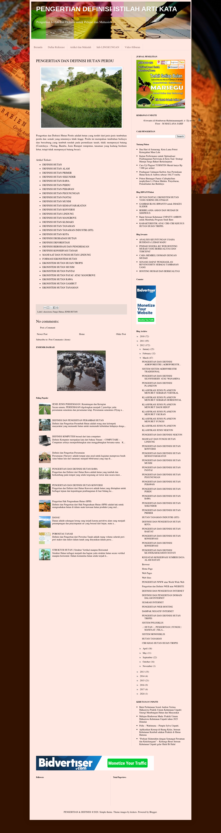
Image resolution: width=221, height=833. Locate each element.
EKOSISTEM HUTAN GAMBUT (59, 283)
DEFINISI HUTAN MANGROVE (59, 217)
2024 (142, 693)
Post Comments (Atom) (59, 339)
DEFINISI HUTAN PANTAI (56, 197)
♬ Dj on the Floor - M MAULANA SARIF (175, 122)
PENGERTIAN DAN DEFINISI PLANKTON (157, 384)
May (145, 652)
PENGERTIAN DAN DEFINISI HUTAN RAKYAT (161, 530)
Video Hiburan (132, 47)
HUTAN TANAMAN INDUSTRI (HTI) (160, 517)
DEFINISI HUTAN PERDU (56, 185)
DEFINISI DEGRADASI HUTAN (59, 238)
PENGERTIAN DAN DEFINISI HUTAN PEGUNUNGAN (161, 476)
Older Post (121, 334)
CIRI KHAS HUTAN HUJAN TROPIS (160, 642)
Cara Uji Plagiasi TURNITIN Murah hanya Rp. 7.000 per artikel (161, 166)
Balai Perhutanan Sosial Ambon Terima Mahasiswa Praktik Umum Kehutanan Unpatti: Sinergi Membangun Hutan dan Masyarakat (160, 709)
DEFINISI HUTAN (52, 164)
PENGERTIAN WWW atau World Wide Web (163, 581)
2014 (142, 676)
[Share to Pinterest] (57, 307)
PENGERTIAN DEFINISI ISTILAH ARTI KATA (106, 9)
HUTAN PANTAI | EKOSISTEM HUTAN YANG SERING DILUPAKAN (159, 198)
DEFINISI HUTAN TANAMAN (58, 226)
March (146, 357)
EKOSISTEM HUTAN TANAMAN (60, 287)
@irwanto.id (149, 120)
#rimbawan (160, 120)
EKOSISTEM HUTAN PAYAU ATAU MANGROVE (68, 275)
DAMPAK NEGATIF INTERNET (158, 611)
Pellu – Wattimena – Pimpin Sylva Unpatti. (159, 725)
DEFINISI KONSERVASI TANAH (59, 250)
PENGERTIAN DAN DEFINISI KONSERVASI (157, 544)
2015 (142, 680)
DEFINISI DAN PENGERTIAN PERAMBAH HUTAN (78, 420)
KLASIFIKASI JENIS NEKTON (157, 430)
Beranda (38, 47)
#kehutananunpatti (174, 120)
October (147, 661)
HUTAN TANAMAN (152, 638)
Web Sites (146, 577)
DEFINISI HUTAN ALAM (56, 168)
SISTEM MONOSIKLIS (153, 634)
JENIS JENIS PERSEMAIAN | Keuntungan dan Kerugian (79, 404)
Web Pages (147, 573)
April (145, 648)
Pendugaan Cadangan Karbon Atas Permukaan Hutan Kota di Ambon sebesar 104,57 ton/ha (160, 173)
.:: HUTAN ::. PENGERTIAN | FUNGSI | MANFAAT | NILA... (161, 628)
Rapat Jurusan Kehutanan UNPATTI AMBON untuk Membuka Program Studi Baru (160, 218)
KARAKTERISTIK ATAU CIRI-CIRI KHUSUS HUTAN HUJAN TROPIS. (161, 225)
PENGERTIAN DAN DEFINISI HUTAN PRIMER (161, 511)
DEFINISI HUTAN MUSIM (56, 201)
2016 (142, 684)
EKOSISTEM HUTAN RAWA (57, 279)
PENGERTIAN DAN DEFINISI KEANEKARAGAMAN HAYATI (159, 551)
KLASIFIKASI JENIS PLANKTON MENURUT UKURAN (159, 413)
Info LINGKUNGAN (108, 47)
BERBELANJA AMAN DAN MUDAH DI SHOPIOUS (158, 212)
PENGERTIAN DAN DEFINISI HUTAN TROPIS (161, 617)
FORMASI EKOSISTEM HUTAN (59, 258)
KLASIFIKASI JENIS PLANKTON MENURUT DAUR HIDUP (159, 406)
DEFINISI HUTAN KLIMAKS (58, 222)
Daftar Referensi (56, 47)
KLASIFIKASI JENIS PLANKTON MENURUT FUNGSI (159, 420)
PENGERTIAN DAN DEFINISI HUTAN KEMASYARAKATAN (161, 454)
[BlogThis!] (48, 307)
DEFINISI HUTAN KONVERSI (58, 209)
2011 (142, 340)
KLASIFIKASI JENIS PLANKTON (159, 425)
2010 (142, 336)
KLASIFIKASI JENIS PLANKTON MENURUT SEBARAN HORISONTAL (162, 399)
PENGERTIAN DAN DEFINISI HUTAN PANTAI (161, 469)
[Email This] (45, 307)
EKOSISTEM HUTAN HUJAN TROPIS (62, 263)
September (148, 657)
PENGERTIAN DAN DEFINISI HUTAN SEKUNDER (161, 504)
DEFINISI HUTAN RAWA (55, 180)
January (146, 349)
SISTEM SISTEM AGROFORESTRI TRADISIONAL (159, 370)
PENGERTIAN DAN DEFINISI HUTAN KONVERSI (77, 485)
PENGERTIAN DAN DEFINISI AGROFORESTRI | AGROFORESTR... (161, 363)
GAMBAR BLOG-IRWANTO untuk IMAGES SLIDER (160, 205)
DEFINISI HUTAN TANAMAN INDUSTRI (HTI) (67, 230)
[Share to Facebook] (54, 307)
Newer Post (42, 334)
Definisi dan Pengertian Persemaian (68, 452)
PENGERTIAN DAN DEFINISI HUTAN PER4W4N (161, 483)
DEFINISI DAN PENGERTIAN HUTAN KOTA (161, 523)
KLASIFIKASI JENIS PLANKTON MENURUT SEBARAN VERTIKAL (160, 391)
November (148, 666)
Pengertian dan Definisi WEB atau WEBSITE (163, 586)
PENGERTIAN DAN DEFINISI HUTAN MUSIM (161, 462)
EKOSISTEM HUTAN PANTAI (58, 271)
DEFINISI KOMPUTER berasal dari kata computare (76, 436)
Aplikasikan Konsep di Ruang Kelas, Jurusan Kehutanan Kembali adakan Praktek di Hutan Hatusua (160, 732)
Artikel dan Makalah (80, 47)
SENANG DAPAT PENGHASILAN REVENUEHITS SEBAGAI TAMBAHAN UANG (159, 264)
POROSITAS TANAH (62, 533)
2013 (142, 671)
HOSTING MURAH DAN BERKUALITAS (159, 271)
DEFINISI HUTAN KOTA (55, 234)
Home (82, 334)
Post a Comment (47, 327)
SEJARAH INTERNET (153, 602)
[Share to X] (51, 307)
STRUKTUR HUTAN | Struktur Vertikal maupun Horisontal (80, 549)
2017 (142, 689)
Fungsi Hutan (58, 311)
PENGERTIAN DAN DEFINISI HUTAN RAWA (75, 468)
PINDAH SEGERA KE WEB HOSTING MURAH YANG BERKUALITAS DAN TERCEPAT (158, 249)
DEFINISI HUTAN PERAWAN (58, 189)
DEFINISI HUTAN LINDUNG (58, 213)
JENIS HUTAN (71, 311)
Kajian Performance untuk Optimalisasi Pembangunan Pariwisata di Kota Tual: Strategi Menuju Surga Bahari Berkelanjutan (161, 158)
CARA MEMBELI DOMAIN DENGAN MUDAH (158, 257)
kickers (133, 811)
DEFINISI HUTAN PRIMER (57, 172)
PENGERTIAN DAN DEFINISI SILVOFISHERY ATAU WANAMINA (161, 377)
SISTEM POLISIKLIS (152, 622)
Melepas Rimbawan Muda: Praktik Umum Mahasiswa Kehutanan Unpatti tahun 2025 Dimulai (158, 719)
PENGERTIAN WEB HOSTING (157, 606)
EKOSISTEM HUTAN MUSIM (58, 267)
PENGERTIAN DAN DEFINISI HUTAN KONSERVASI (161, 537)
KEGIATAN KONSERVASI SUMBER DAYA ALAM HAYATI (163, 559)
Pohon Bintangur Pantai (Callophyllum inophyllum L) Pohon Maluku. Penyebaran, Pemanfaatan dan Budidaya (159, 181)
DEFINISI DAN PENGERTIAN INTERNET (163, 590)
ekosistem (47, 311)
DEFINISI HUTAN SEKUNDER (59, 176)
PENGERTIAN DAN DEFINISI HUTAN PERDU (161, 490)
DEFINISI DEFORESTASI (56, 242)
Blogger (153, 811)
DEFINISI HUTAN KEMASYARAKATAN (64, 205)
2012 (142, 345)
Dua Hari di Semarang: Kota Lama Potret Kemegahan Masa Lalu (158, 151)
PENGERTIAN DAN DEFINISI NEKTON (162, 434)
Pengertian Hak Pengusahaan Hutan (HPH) (72, 501)
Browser (146, 564)
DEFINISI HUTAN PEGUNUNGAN (61, 193)
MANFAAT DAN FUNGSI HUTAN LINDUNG (66, 254)
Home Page (147, 568)
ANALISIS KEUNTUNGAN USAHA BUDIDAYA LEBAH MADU (157, 241)
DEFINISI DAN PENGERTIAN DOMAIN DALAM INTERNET (162, 596)
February (147, 353)
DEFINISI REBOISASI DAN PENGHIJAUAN (65, 246)
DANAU (56, 517)
